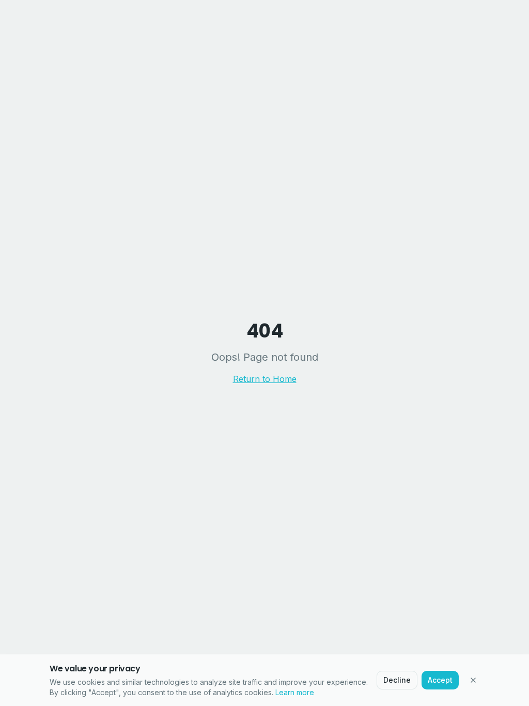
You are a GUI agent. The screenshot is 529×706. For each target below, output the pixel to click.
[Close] (473, 680)
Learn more (294, 692)
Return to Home (265, 379)
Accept (440, 680)
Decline (397, 680)
